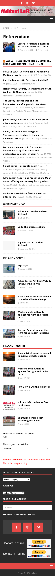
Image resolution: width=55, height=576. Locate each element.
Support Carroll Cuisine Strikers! (30, 244)
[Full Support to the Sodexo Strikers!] (9, 214)
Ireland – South (14, 258)
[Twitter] (33, 3)
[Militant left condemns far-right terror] (9, 405)
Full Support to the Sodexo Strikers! (32, 213)
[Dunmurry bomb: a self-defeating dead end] (9, 421)
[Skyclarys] (9, 268)
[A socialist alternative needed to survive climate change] (9, 299)
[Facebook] (21, 3)
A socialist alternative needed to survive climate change (34, 298)
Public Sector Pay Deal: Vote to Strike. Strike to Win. (34, 282)
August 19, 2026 (26, 287)
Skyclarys (23, 265)
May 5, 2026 (24, 424)
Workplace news (14, 204)
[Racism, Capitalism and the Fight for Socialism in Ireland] (9, 333)
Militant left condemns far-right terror (33, 403)
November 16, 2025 (27, 249)
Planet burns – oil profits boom (20, 165)
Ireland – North (14, 346)
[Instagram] (27, 3)
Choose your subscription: (16, 443)
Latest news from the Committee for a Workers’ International (27, 62)
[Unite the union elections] (9, 230)
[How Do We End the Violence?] (9, 390)
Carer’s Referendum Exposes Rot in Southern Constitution (33, 45)
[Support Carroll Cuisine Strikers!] (9, 245)
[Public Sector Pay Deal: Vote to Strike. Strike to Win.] (9, 284)
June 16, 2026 (25, 336)
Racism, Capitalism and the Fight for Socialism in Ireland (33, 331)
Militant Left (43, 50)
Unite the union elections (32, 226)
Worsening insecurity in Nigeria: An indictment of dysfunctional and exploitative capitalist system (22, 150)
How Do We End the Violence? (34, 386)
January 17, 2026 (26, 230)
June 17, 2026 (25, 321)
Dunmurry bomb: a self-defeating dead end (31, 419)
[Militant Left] (27, 14)
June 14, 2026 (25, 390)
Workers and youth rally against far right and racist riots (33, 314)
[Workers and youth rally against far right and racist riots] (9, 315)
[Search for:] (27, 507)
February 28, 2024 (27, 50)
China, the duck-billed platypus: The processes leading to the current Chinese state (23, 135)
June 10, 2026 (25, 408)
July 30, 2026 (24, 218)
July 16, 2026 (24, 303)
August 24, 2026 (26, 269)
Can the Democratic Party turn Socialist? (25, 80)
